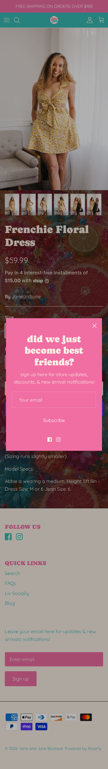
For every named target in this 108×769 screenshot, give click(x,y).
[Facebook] (49, 439)
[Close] (94, 325)
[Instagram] (58, 439)
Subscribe (54, 420)
